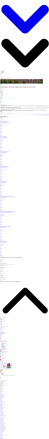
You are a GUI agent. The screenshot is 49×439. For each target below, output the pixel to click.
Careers (1, 398)
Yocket (0, 436)
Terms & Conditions (2, 395)
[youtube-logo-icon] (24, 377)
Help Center (1, 397)
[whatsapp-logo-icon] (24, 379)
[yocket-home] (1, 371)
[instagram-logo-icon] (24, 378)
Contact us (1, 393)
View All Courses (1, 256)
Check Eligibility (1, 265)
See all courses (1, 409)
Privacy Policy (1, 394)
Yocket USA (1, 399)
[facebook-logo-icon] (24, 376)
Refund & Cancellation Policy (3, 396)
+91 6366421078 (2, 373)
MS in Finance (1, 408)
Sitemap (1, 400)
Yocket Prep (1, 437)
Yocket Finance (1, 438)
